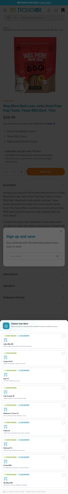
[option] (34, 341)
